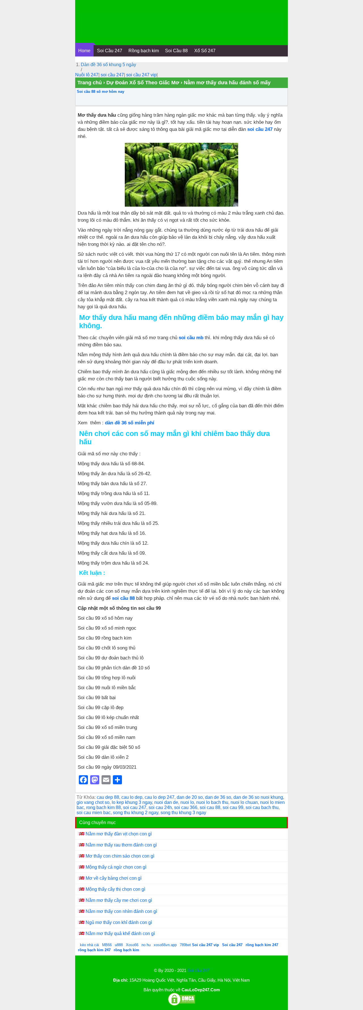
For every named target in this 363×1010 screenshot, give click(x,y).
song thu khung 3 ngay (183, 812)
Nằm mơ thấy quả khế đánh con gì (120, 933)
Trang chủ (89, 82)
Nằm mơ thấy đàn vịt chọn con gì (119, 833)
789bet (186, 945)
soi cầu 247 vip (141, 74)
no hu (147, 945)
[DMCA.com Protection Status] (181, 1004)
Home (84, 50)
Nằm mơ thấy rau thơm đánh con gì (121, 845)
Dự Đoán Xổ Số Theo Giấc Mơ (142, 82)
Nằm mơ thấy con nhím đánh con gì (121, 911)
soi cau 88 (210, 807)
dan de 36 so (218, 797)
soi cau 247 (134, 807)
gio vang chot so (93, 802)
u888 (119, 945)
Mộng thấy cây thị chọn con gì (115, 889)
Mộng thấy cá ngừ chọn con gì (116, 867)
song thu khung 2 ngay (135, 812)
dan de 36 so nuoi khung (258, 797)
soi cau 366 (185, 807)
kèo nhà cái (89, 945)
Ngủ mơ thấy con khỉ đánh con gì (119, 922)
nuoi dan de (166, 802)
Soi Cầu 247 (109, 50)
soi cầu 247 (112, 74)
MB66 (107, 945)
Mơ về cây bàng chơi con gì (114, 878)
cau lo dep (131, 797)
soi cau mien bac (94, 812)
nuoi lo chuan (244, 802)
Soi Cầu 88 (176, 50)
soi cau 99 (233, 807)
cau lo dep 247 (159, 797)
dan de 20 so (190, 797)
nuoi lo (187, 802)
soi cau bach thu (262, 807)
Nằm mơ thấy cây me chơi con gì (119, 900)
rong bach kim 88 (103, 807)
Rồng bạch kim (143, 50)
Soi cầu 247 (198, 970)
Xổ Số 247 (205, 50)
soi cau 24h (160, 807)
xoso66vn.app (166, 945)
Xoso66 (133, 945)
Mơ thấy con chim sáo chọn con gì (120, 856)
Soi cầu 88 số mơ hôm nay (100, 91)
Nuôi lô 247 (86, 74)
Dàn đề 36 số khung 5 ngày (108, 64)
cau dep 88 (108, 797)
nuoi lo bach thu (212, 802)
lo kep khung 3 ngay (132, 802)
